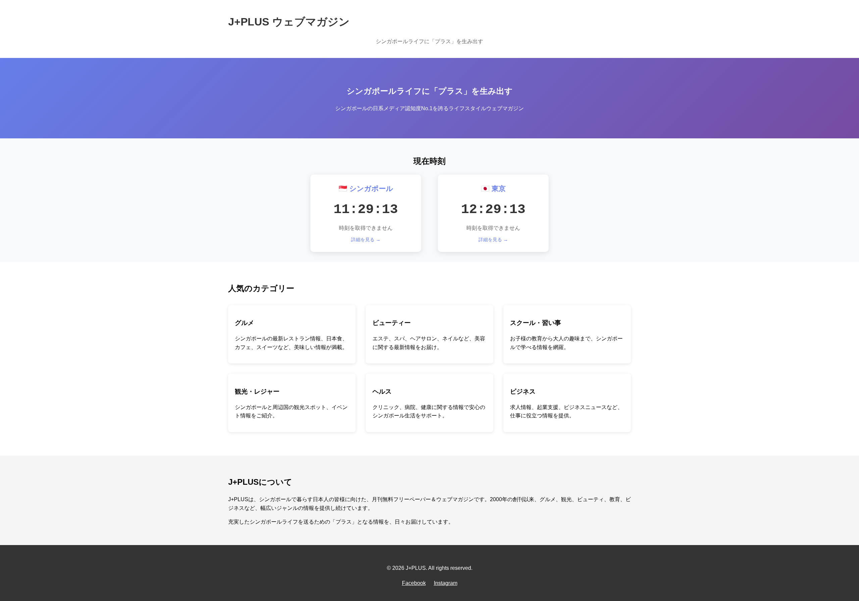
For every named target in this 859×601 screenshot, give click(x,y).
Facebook (414, 583)
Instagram (445, 583)
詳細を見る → (366, 239)
